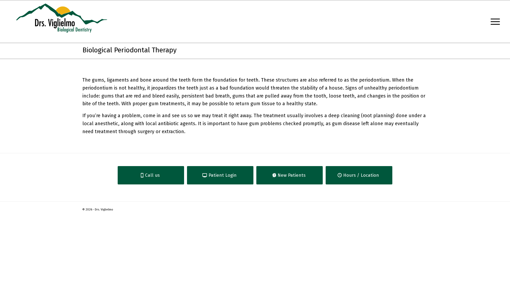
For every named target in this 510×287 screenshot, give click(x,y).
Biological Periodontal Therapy (129, 50)
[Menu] (493, 21)
